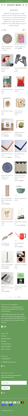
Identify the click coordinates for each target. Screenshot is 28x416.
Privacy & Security (6, 344)
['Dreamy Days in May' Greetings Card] (7, 124)
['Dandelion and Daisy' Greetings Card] (21, 124)
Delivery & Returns (6, 338)
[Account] (23, 5)
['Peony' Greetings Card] (21, 39)
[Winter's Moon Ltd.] (14, 5)
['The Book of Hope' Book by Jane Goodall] (21, 278)
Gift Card (3, 341)
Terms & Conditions (6, 346)
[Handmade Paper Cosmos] (7, 60)
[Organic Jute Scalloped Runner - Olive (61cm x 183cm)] (21, 167)
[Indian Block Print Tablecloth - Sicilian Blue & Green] (7, 278)
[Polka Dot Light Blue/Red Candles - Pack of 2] (7, 257)
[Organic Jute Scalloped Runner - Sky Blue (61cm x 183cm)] (7, 191)
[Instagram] (5, 327)
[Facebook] (2, 327)
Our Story (3, 336)
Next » (19, 297)
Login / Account (5, 349)
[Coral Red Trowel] (7, 235)
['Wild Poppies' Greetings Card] (7, 103)
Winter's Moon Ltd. (9, 410)
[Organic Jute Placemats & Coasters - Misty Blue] (7, 39)
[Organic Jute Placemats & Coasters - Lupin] (7, 167)
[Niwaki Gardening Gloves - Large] (21, 60)
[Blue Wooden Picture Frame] (21, 146)
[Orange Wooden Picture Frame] (7, 146)
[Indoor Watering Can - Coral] (21, 235)
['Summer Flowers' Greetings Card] (21, 103)
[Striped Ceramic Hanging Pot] (21, 214)
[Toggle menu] (1, 5)
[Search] (5, 5)
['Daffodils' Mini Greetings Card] (7, 214)
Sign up (5, 388)
